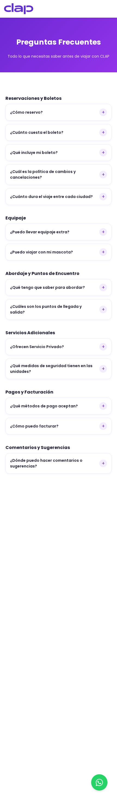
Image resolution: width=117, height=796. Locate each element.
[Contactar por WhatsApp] (99, 782)
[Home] (18, 8)
